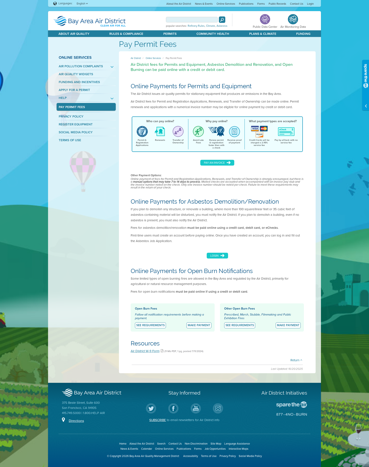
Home (122, 444)
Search (161, 444)
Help (63, 98)
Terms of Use (70, 140)
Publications (246, 4)
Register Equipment (76, 124)
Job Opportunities (215, 449)
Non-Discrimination (196, 444)
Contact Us (296, 4)
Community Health (212, 33)
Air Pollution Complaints (81, 66)
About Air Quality (74, 33)
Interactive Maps (238, 449)
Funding (303, 33)
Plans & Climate (262, 33)
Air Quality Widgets (76, 74)
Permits (170, 33)
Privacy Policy (71, 116)
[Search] (222, 19)
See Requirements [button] (150, 325)
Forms (261, 4)
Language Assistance (237, 444)
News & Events (204, 4)
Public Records (277, 4)
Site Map (216, 444)
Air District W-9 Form (145, 351)
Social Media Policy (76, 132)
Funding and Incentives (79, 82)
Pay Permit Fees (72, 107)
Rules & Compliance (126, 33)
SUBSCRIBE (157, 420)
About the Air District (178, 4)
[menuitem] (178, 3)
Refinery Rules (196, 26)
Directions (76, 420)
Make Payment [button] (199, 325)
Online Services (226, 4)
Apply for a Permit (74, 90)
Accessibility (190, 456)
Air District (136, 58)
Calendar (146, 449)
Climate (210, 26)
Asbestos (222, 26)
